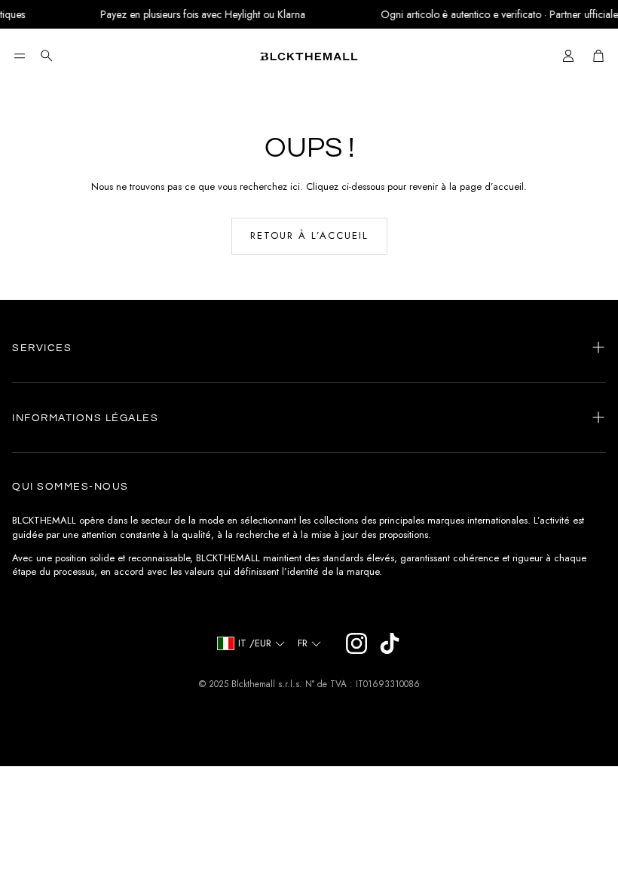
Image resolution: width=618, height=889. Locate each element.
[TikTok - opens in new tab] (389, 643)
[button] (19, 55)
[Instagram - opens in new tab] (356, 643)
